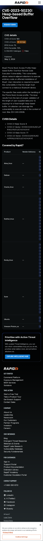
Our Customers (10, 420)
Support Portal (10, 464)
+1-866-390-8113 (11, 485)
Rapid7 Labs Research (13, 446)
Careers (7, 428)
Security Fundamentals (13, 451)
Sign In (7, 462)
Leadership (8, 415)
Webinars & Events (11, 444)
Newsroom (8, 417)
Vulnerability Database (13, 449)
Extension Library (11, 470)
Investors (8, 425)
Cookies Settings (21, 537)
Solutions (8, 385)
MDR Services (10, 383)
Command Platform (12, 377)
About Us (8, 412)
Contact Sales (9, 402)
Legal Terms (8, 517)
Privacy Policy (8, 520)
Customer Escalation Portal (15, 475)
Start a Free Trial (11, 394)
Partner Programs (11, 423)
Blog (5, 438)
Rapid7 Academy (11, 472)
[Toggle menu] (39, 2)
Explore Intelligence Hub (17, 357)
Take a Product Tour (12, 397)
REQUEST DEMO (10, 25)
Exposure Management (13, 380)
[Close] (40, 524)
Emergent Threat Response (15, 441)
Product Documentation (14, 467)
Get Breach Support (12, 399)
